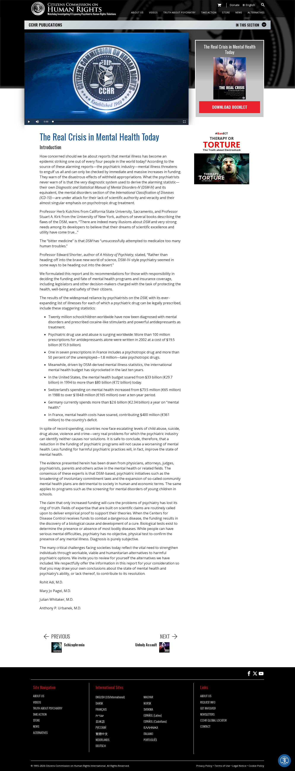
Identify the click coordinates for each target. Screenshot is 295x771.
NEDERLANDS (102, 740)
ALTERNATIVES (256, 12)
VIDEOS (153, 12)
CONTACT (205, 726)
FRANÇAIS (101, 709)
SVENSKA (148, 709)
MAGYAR (148, 697)
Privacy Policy (204, 765)
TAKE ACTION (208, 12)
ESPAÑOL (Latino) (153, 715)
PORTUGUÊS (150, 740)
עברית (100, 715)
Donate (234, 5)
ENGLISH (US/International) (110, 697)
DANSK (99, 703)
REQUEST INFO (207, 702)
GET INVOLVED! (208, 708)
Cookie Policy (256, 765)
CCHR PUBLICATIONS (45, 25)
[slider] (115, 121)
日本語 (100, 721)
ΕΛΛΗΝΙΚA (151, 727)
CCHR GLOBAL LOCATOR (213, 720)
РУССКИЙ (101, 727)
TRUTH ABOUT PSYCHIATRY (179, 12)
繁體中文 (102, 734)
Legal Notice (239, 765)
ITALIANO (148, 734)
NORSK (147, 703)
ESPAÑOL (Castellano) (155, 721)
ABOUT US (137, 12)
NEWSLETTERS (207, 714)
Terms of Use (222, 765)
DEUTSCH (101, 746)
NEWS (238, 12)
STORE (226, 12)
